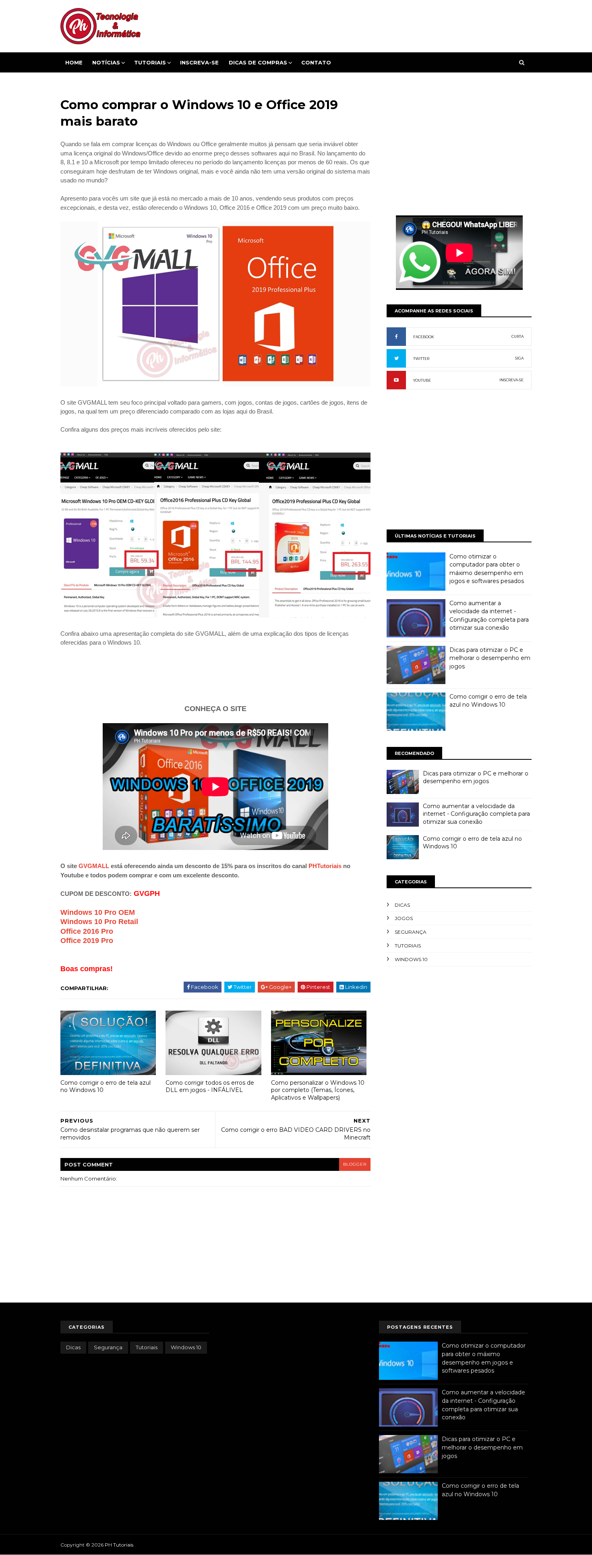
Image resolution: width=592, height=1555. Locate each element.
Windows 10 (411, 959)
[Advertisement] (215, 674)
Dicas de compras (258, 62)
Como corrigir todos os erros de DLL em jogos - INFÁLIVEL (210, 1086)
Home (74, 62)
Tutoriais (150, 62)
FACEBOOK (423, 337)
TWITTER (421, 358)
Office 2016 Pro (86, 931)
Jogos (404, 918)
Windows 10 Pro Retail (99, 922)
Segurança (410, 932)
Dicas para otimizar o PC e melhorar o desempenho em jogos (489, 658)
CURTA (517, 336)
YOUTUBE (422, 380)
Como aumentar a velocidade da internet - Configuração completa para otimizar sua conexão (476, 813)
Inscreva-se (199, 62)
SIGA (519, 358)
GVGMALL (94, 865)
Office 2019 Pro (86, 941)
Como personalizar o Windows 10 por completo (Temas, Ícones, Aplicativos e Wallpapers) (317, 1090)
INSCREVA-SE (511, 380)
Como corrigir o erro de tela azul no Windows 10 (105, 1086)
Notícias (106, 62)
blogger (354, 1164)
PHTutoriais (325, 865)
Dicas (402, 905)
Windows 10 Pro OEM (97, 912)
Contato (316, 62)
